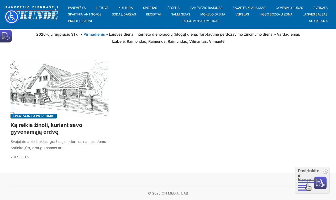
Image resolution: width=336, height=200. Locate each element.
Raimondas (136, 41)
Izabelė (118, 41)
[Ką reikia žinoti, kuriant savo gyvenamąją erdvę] (59, 89)
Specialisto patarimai (34, 116)
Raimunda (157, 41)
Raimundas (177, 41)
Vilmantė (216, 41)
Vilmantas (198, 41)
